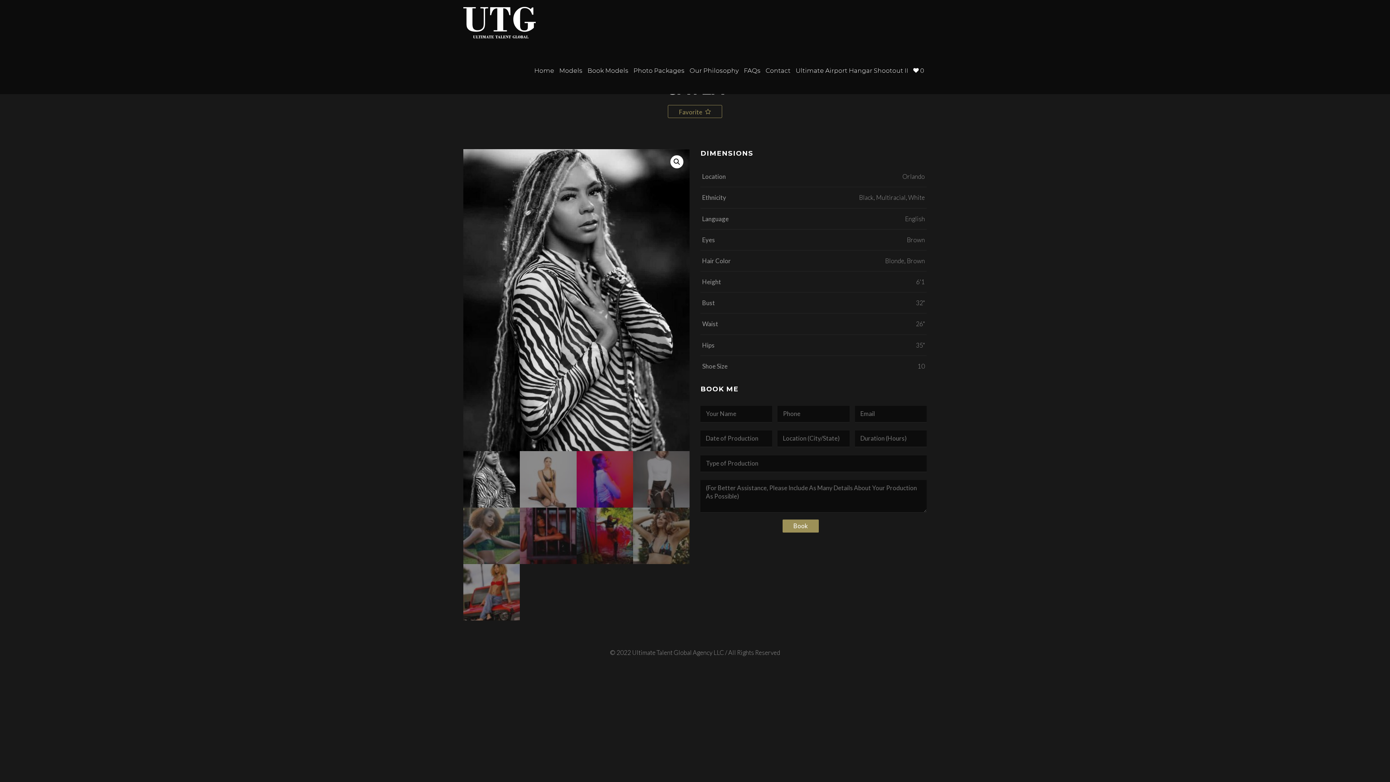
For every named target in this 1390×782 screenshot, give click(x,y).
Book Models (607, 70)
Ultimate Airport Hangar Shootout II (852, 70)
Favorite (691, 112)
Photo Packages (659, 70)
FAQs (752, 70)
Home (544, 70)
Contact (778, 70)
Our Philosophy (714, 70)
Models (570, 70)
